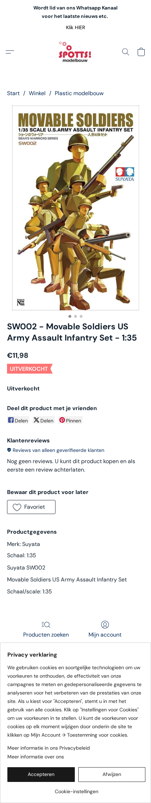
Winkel (37, 93)
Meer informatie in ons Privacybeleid (48, 748)
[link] (76, 789)
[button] (76, 27)
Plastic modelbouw (79, 93)
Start (13, 93)
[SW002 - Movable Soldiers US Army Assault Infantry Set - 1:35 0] (75, 207)
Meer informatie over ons (35, 756)
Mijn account (105, 634)
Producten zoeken (46, 634)
